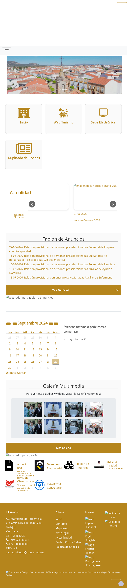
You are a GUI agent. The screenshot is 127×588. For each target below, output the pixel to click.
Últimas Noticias (19, 216)
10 (17, 349)
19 (32, 355)
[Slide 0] (58, 90)
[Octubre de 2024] (56, 323)
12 (32, 349)
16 (9, 355)
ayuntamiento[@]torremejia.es (25, 552)
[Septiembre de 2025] (51, 323)
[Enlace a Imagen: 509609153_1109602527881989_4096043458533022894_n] (33, 410)
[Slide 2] (70, 90)
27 (40, 361)
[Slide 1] (64, 90)
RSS (117, 290)
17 (17, 355)
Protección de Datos (68, 542)
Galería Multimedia (63, 386)
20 (40, 355)
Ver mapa (12, 531)
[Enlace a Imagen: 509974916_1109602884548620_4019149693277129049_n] (53, 410)
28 (48, 361)
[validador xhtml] (113, 523)
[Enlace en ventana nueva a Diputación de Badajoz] (18, 572)
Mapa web (62, 528)
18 (25, 355)
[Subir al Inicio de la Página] (121, 583)
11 (25, 349)
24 (17, 361)
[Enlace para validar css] (113, 515)
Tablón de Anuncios (64, 239)
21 (48, 355)
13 (40, 349)
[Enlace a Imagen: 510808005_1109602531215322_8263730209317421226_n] (94, 410)
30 (9, 367)
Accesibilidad (64, 537)
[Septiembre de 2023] (8, 323)
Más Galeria (63, 448)
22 (55, 355)
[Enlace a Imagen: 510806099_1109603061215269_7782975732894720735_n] (74, 410)
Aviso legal (62, 533)
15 (55, 349)
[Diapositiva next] (113, 75)
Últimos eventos (16, 373)
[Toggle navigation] (6, 50)
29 (55, 361)
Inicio (59, 519)
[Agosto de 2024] (15, 323)
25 (25, 361)
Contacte (61, 524)
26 (32, 361)
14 (48, 349)
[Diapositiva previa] (15, 75)
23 (9, 361)
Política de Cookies (67, 547)
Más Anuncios (60, 290)
